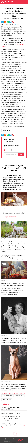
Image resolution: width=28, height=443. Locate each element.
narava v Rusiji (19, 396)
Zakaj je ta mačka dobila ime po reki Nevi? (13, 393)
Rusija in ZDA (6, 130)
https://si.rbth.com (10, 217)
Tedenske (7, 150)
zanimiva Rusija (7, 396)
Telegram (19, 24)
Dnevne (14, 150)
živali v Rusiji (7, 400)
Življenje (14, 173)
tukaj (8, 441)
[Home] (2, 2)
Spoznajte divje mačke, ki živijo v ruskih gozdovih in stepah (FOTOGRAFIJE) (11, 418)
